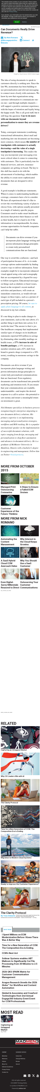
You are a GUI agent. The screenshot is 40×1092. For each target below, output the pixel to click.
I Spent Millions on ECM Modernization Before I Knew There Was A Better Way (20, 937)
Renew (18, 1061)
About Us (4, 1064)
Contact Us (5, 1072)
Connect (26, 40)
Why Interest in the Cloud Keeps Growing (28, 541)
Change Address (20, 1058)
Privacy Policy (13, 11)
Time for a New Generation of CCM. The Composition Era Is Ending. (18, 830)
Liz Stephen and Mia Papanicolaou (17, 922)
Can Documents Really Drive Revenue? (18, 31)
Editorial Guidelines (7, 1067)
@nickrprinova (16, 454)
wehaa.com (22, 1088)
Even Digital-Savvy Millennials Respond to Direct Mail (10, 584)
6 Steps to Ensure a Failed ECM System (29, 489)
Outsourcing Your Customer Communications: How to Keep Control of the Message (29, 584)
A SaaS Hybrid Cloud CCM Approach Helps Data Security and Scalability (10, 563)
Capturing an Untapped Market (14, 750)
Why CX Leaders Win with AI (12, 776)
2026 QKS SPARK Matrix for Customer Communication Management (16, 974)
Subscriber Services (21, 1052)
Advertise (4, 1056)
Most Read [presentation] (7, 929)
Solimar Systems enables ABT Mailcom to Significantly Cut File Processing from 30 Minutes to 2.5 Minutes (19, 962)
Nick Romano (12, 38)
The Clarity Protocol (9, 803)
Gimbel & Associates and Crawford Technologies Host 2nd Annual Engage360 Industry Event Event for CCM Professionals (19, 997)
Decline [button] (24, 22)
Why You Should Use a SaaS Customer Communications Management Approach (29, 563)
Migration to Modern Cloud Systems (16, 858)
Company (4, 1052)
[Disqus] (20, 623)
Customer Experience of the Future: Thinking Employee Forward (10, 511)
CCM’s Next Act (10, 953)
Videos (4, 1061)
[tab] (8, 929)
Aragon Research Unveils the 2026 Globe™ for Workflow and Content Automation (19, 985)
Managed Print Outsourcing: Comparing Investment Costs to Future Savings (10, 489)
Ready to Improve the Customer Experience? (20, 884)
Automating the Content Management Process (9, 541)
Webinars (4, 1058)
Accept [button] (17, 22)
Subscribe (19, 1056)
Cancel (18, 1064)
